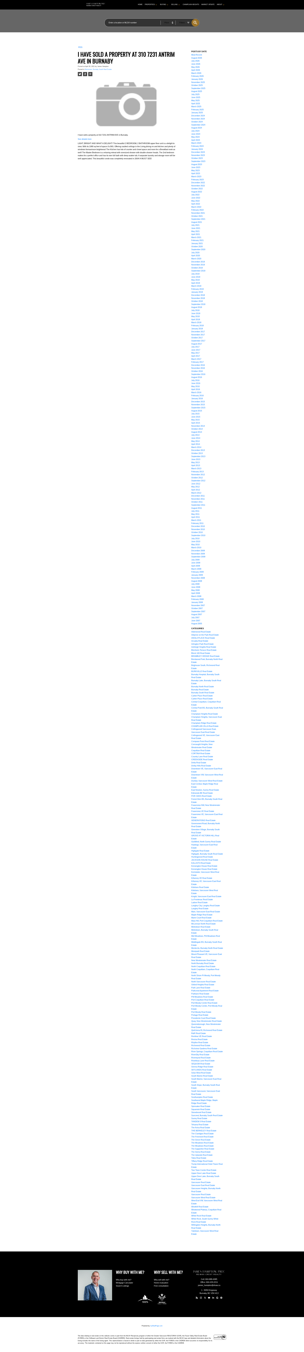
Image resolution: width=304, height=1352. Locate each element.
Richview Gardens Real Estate (204, 1049)
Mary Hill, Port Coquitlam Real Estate (207, 921)
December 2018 (198, 295)
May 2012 (195, 487)
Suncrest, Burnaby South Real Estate (207, 1115)
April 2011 (195, 517)
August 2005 (196, 624)
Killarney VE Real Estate (201, 878)
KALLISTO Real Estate (201, 863)
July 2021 (195, 225)
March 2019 (196, 286)
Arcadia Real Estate (199, 641)
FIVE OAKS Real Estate (201, 796)
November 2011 (198, 499)
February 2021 (197, 240)
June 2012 (195, 484)
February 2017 (197, 362)
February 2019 (197, 289)
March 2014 (196, 447)
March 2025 (196, 107)
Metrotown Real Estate (200, 927)
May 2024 (195, 137)
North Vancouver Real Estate (203, 982)
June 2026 (195, 64)
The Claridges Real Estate (202, 1134)
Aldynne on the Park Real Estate (205, 635)
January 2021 (197, 243)
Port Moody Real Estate (201, 1012)
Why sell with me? (161, 1280)
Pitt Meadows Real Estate (202, 997)
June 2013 (195, 459)
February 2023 (197, 180)
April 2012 (195, 490)
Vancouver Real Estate (201, 1182)
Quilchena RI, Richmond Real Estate (206, 1030)
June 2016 (195, 383)
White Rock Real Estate (201, 1216)
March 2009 (196, 569)
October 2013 (197, 453)
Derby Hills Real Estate (201, 766)
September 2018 (198, 304)
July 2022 (195, 195)
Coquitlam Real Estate (200, 751)
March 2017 (196, 359)
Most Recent (196, 55)
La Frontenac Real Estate (202, 900)
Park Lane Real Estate (200, 988)
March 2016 (196, 392)
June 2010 (195, 541)
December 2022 (198, 183)
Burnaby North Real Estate (202, 687)
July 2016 (195, 380)
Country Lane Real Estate (202, 757)
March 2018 (196, 322)
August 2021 (196, 222)
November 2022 (198, 186)
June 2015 (195, 417)
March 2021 (196, 237)
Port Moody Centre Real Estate (204, 1003)
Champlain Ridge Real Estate (203, 723)
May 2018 (195, 316)
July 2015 (195, 414)
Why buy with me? (123, 1280)
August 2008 (196, 581)
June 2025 (195, 97)
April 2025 (195, 104)
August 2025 (196, 91)
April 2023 (195, 173)
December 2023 (198, 152)
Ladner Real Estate (199, 902)
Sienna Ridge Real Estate (202, 1067)
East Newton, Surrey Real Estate (205, 790)
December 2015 (198, 402)
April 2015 (195, 423)
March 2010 (196, 548)
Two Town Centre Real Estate (203, 1170)
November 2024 (198, 119)
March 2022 (196, 207)
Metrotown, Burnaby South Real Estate (98, 69)
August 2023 (196, 164)
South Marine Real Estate (202, 1076)
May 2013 (195, 462)
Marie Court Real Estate (201, 918)
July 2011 (195, 511)
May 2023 (195, 170)
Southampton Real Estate (202, 1097)
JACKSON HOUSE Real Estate (204, 860)
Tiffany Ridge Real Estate (202, 1161)
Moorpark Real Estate (200, 951)
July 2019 (195, 274)
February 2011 (197, 523)
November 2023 (198, 155)
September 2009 (198, 557)
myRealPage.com (156, 1326)
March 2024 (196, 143)
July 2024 (195, 131)
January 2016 (197, 399)
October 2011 (197, 502)
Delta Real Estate (198, 763)
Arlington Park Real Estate (202, 644)
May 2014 (195, 441)
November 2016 (198, 368)
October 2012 (197, 478)
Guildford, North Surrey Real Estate (206, 842)
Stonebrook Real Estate (201, 1112)
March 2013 (196, 469)
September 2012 (198, 481)
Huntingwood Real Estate (202, 857)
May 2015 (195, 420)
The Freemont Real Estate (202, 1137)
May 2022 (195, 201)
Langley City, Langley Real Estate (205, 906)
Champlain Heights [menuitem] (191, 4)
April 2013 (195, 465)
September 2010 (198, 535)
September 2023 (198, 161)
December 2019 (198, 262)
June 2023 (195, 167)
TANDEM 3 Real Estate (201, 1122)
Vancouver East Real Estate (203, 1185)
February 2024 (197, 146)
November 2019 (198, 265)
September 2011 (198, 505)
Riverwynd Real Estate (201, 1058)
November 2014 (198, 426)
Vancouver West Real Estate (203, 1198)
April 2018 (195, 319)
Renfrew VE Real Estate (201, 1036)
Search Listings (122, 1286)
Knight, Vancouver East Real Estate (206, 896)
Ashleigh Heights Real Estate (203, 647)
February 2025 (197, 110)
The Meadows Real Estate (202, 1143)
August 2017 (196, 344)
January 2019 (197, 292)
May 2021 (195, 231)
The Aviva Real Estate (200, 1128)
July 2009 (195, 560)
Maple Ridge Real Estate (201, 915)
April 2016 (195, 389)
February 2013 (197, 472)
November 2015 (198, 405)
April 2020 (195, 256)
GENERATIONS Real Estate (203, 820)
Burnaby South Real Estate (202, 693)
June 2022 (195, 198)
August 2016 (196, 377)
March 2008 (196, 596)
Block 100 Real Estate (200, 653)
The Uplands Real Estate (202, 1155)
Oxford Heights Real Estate (202, 985)
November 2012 (198, 475)
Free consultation (161, 1286)
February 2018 (197, 326)
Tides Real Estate (198, 1158)
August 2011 (196, 508)
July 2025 (195, 94)
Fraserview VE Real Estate (202, 811)
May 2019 (195, 280)
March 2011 (196, 520)
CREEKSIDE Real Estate (202, 760)
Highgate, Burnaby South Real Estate (207, 854)
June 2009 (195, 563)
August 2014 (196, 432)
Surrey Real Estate (199, 1118)
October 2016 (197, 371)
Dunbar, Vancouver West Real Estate (207, 781)
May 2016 (195, 386)
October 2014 (197, 429)
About (219, 4)
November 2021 (198, 213)
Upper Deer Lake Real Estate (203, 1173)
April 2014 (195, 444)
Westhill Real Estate (199, 1207)
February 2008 (197, 599)
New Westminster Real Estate (203, 960)
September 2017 (198, 341)
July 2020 (195, 253)
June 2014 (195, 438)
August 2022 (196, 192)
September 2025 (198, 88)
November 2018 (198, 298)
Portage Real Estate (199, 1015)
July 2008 (195, 584)
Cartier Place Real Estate (202, 696)
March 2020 (196, 259)
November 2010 (198, 529)
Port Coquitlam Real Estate (202, 1000)
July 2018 (195, 310)
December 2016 (198, 365)
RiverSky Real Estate (200, 1055)
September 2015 (198, 408)
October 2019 (197, 268)
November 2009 (198, 554)
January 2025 (197, 113)
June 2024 (195, 134)
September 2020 (198, 249)
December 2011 (198, 496)
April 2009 (195, 566)
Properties (150, 4)
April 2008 (195, 593)
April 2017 (195, 356)
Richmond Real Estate (200, 1045)
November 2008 (198, 578)
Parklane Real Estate (200, 994)
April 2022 (195, 204)
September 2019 (198, 271)
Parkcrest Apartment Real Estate (205, 991)
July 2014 (195, 435)
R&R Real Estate (198, 1033)
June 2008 (195, 587)
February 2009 (197, 572)
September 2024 (198, 125)
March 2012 (196, 493)
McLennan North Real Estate (203, 924)
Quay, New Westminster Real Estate (206, 1021)
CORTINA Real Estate (200, 753)
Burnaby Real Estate (200, 690)
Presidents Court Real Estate (203, 1018)
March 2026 (196, 73)
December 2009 (198, 551)
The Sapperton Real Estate (202, 1149)
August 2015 (196, 411)
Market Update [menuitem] (208, 4)
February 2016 (197, 396)
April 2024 (195, 140)
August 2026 (196, 58)
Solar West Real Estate (201, 1073)
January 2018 (197, 329)
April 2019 (195, 283)
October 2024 (197, 122)
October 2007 (197, 608)
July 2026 (195, 61)
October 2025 (197, 85)
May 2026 (195, 67)
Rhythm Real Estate (199, 1042)
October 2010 (197, 532)
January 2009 (197, 575)
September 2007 (198, 611)
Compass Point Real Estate (203, 741)
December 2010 (198, 526)
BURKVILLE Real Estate (201, 671)
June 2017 (195, 350)
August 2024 (196, 128)
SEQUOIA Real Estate (200, 1064)
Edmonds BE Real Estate (202, 793)
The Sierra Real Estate (201, 1152)
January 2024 (197, 149)
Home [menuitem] (140, 4)
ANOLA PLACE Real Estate (203, 638)
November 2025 (198, 82)
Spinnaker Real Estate (200, 1106)
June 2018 (195, 313)
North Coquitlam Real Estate (203, 966)
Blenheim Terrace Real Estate (203, 650)
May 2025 (195, 100)
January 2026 (197, 79)
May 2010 (195, 545)
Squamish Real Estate (200, 1109)
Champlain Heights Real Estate (204, 714)
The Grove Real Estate (201, 1140)
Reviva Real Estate (199, 1039)
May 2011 (195, 514)
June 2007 (195, 621)
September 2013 (198, 456)
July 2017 (195, 347)
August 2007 (196, 614)
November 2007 (198, 605)
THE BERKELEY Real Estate (203, 1131)
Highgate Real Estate (200, 851)
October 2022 (197, 189)
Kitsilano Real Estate (200, 887)
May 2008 (195, 590)
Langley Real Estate (199, 909)
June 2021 (195, 228)
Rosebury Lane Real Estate (203, 1061)
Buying (163, 4)
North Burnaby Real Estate (202, 963)
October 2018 (197, 301)
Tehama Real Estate (199, 1125)
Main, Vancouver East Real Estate (205, 912)
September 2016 (198, 374)
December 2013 (198, 450)
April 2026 (195, 70)
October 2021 (197, 216)
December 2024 (198, 116)
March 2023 (196, 177)
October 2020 (197, 247)
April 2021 (195, 234)
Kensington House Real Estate (204, 866)
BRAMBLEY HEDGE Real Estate (205, 656)
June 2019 (195, 277)
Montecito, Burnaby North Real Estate (207, 948)
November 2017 (198, 335)
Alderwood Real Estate (201, 632)
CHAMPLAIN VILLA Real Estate (204, 726)
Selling (174, 4)
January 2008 (197, 602)
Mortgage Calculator (124, 1283)
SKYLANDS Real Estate (201, 1070)
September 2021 (198, 219)
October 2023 (197, 158)
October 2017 (197, 338)
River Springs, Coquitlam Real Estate (207, 1052)
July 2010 (195, 538)
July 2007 (195, 618)
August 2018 (196, 307)
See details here (85, 139)
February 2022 (197, 210)
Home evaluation (161, 1283)
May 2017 (195, 353)
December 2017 (198, 332)
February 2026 (197, 76)
